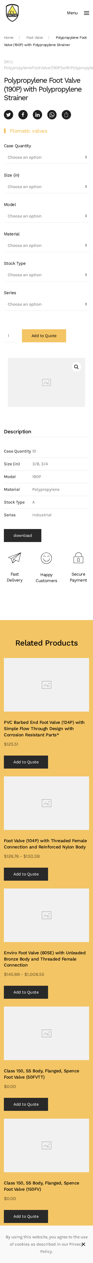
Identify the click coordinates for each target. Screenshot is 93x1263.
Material (11, 233)
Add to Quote (44, 335)
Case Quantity (17, 145)
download (22, 535)
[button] (78, 13)
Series (10, 292)
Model (10, 204)
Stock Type (15, 263)
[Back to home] (12, 13)
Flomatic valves (29, 131)
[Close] (83, 1244)
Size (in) (11, 175)
